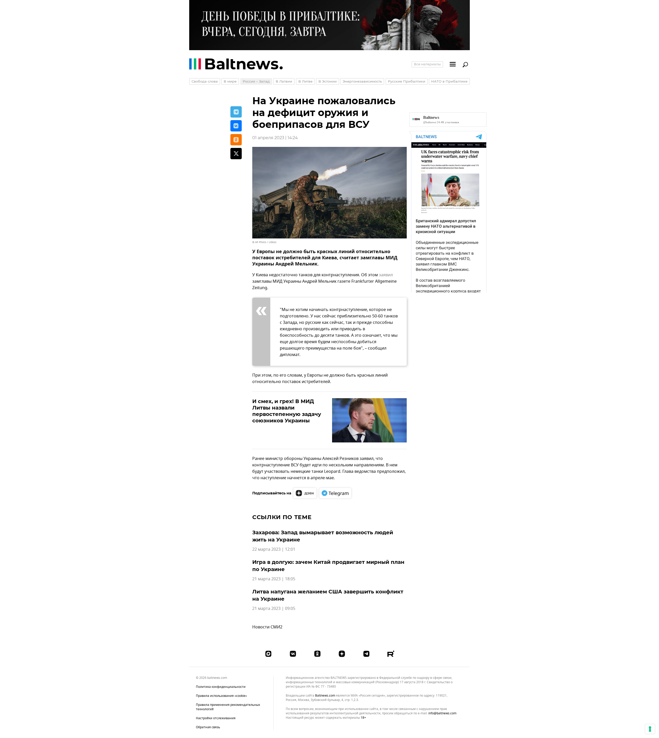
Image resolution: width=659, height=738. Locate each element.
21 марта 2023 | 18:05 (273, 579)
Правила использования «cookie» (221, 695)
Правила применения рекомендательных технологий (228, 707)
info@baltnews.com (442, 713)
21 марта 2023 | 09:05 (273, 609)
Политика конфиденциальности (221, 686)
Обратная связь (208, 727)
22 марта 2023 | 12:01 (273, 549)
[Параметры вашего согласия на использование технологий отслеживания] (650, 729)
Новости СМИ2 (267, 627)
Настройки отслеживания (216, 718)
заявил (386, 275)
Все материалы (427, 64)
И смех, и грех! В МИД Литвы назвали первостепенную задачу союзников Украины (286, 411)
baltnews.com (325, 695)
